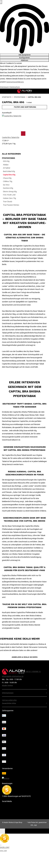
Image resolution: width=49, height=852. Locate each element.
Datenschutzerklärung (15, 82)
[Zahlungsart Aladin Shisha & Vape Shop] (24, 738)
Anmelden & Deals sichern (24, 657)
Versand (40, 825)
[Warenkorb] (46, 91)
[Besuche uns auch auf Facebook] (24, 809)
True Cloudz (7, 202)
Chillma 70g (7, 181)
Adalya (5, 165)
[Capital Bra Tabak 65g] (12, 125)
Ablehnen (24, 60)
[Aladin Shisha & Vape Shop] (24, 91)
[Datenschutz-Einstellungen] (1, 2)
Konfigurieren (24, 58)
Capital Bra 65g (9, 175)
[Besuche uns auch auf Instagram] (24, 813)
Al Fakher (6, 168)
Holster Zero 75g (9, 198)
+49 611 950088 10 (33, 671)
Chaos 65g (7, 178)
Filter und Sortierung (25, 107)
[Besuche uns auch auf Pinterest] (24, 805)
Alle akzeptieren (24, 55)
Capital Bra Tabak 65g (10, 137)
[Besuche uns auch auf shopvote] (7, 790)
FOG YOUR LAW (9, 195)
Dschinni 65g (8, 188)
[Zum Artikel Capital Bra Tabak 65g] (23, 133)
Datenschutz (15, 87)
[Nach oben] (2, 831)
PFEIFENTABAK (8, 158)
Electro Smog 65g (10, 192)
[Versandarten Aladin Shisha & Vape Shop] (24, 775)
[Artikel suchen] (42, 91)
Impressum (4, 87)
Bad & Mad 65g (9, 171)
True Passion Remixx (11, 205)
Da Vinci (6, 185)
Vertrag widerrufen (9, 700)
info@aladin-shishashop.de (12, 676)
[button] (12, 129)
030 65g (6, 161)
